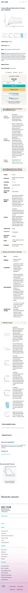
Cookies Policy (12, 586)
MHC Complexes (5, 568)
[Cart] (22, 2)
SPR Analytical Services (6, 577)
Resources (3, 552)
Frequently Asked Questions (13, 445)
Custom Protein (4, 579)
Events (2, 540)
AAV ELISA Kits (4, 572)
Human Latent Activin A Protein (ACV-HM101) (10, 482)
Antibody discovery (16, 161)
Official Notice (20, 589)
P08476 (13, 182)
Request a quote (14, 89)
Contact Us (3, 533)
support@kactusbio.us (6, 454)
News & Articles (4, 538)
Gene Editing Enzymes (6, 570)
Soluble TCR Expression (6, 575)
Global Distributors (5, 542)
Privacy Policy (4, 556)
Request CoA (4, 549)
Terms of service (4, 554)
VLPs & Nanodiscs (5, 566)
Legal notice (12, 589)
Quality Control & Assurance (7, 535)
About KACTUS (4, 531)
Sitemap (3, 558)
